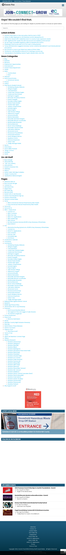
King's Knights (12, 110)
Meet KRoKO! (11, 224)
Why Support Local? (10, 386)
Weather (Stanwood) (14, 382)
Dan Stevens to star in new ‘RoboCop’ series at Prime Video (22, 49)
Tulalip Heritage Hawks (14, 143)
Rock (9, 75)
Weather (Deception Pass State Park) (19, 350)
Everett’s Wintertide (10, 197)
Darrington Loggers (13, 96)
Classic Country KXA (10, 174)
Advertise (33, 527)
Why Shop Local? (13, 331)
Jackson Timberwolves (14, 106)
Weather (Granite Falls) (15, 356)
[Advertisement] (33, 12)
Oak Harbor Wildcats (14, 129)
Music (6, 71)
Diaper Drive (8, 189)
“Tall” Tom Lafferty (9, 163)
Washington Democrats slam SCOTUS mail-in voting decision (22, 44)
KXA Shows (11, 238)
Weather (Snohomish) (14, 380)
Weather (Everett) (10, 340)
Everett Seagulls (12, 99)
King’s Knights (12, 268)
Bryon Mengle (8, 160)
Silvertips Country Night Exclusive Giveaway (17, 322)
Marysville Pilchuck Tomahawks (17, 120)
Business (7, 61)
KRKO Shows (11, 220)
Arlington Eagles (12, 89)
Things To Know (9, 150)
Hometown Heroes (13, 80)
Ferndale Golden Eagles (15, 101)
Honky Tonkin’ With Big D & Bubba (14, 172)
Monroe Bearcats (13, 124)
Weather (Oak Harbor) (14, 377)
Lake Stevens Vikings (14, 112)
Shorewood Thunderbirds (15, 133)
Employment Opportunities (12, 64)
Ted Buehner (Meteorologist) (13, 176)
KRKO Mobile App (13, 218)
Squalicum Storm (13, 138)
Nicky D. (6, 170)
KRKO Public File (33, 540)
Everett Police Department (12, 68)
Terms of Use (8, 333)
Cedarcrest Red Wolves (15, 94)
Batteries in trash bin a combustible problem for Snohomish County (25, 432)
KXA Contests (12, 233)
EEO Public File (8, 190)
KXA (5, 225)
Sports (6, 145)
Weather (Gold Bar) (13, 354)
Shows (6, 320)
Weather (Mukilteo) (13, 372)
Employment (33, 534)
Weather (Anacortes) (14, 342)
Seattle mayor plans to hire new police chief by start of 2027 (22, 35)
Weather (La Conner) (14, 357)
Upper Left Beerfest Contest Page (14, 336)
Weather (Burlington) (14, 349)
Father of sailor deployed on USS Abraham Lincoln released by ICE (23, 37)
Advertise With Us (7, 1)
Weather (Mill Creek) (14, 364)
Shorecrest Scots (13, 131)
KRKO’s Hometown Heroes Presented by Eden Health (23, 203)
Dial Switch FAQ (8, 187)
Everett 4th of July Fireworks (12, 194)
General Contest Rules (11, 199)
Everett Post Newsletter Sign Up (14, 196)
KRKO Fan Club (12, 215)
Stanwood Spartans (14, 140)
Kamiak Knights (12, 108)
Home (6, 201)
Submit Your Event (9, 328)
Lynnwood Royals (13, 115)
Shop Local (7, 317)
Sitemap (7, 324)
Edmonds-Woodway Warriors (16, 97)
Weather (7, 152)
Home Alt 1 (7, 206)
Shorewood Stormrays (14, 291)
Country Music (12, 73)
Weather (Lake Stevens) (15, 359)
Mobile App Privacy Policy (11, 305)
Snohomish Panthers (14, 134)
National (6, 76)
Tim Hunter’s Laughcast (15, 313)
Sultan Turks (11, 141)
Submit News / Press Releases (22, 1)
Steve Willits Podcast (10, 149)
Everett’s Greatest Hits (11, 167)
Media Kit (7, 303)
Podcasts (7, 308)
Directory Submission (14, 319)
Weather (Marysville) (14, 363)
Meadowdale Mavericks (15, 122)
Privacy (33, 544)
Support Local (8, 329)
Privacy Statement (10, 315)
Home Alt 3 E (8, 208)
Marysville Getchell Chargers (16, 119)
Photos (6, 82)
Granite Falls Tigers (13, 105)
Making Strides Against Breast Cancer (15, 301)
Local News (7, 241)
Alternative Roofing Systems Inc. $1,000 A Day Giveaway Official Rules (28, 227)
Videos (6, 338)
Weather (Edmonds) (14, 352)
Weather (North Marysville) (16, 375)
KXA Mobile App (12, 236)
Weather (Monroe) (13, 366)
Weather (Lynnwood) (14, 361)
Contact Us (7, 185)
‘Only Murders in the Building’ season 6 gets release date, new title (24, 53)
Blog (5, 59)
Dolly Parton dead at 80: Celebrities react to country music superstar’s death (27, 39)
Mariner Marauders (13, 117)
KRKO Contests (12, 213)
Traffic (6, 335)
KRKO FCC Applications (14, 217)
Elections (7, 62)
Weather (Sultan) (13, 384)
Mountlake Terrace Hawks (15, 127)
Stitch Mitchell (8, 161)
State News (7, 147)
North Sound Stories (10, 78)
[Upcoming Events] (7, 490)
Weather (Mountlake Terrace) (17, 368)
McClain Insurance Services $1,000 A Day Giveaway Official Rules (27, 222)
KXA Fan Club (11, 234)
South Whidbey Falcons (15, 136)
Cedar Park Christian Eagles (16, 92)
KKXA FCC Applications (14, 231)
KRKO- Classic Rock (10, 210)
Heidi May (7, 169)
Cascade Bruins (12, 90)
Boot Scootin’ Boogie (10, 183)
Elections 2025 (8, 192)
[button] (63, 5)
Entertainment (8, 66)
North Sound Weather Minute (16, 310)
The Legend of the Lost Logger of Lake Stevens (22, 312)
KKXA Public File (33, 536)
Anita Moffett (8, 165)
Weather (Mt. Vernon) (14, 370)
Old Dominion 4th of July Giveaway (14, 306)
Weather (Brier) (12, 347)
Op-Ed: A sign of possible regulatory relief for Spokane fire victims (23, 42)
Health (6, 69)
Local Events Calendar (11, 240)
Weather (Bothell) (13, 345)
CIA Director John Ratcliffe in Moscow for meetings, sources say (23, 51)
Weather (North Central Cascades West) (20, 373)
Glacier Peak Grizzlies (14, 103)
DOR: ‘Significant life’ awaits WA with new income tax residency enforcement (27, 41)
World (6, 154)
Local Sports (8, 243)
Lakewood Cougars (13, 113)
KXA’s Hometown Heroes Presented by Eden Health (23, 204)
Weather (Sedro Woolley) (15, 379)
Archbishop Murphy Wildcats (16, 87)
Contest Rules (33, 530)
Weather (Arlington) (14, 343)
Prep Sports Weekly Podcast (12, 85)
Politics (6, 83)
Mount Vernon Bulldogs (14, 126)
